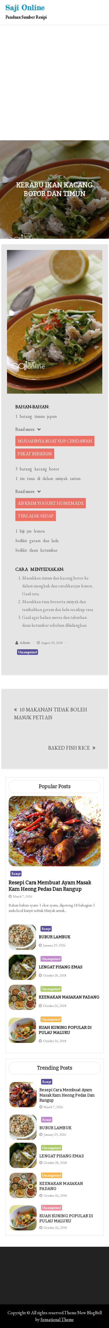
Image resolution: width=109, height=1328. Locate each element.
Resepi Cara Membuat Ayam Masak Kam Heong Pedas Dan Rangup (50, 886)
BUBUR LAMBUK (54, 937)
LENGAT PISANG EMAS (60, 967)
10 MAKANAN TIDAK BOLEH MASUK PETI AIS (50, 713)
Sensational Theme (57, 1319)
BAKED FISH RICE (69, 748)
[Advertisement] (54, 82)
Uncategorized (27, 652)
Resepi (15, 873)
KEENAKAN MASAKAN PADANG (69, 997)
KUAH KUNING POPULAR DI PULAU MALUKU (65, 1030)
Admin (25, 642)
